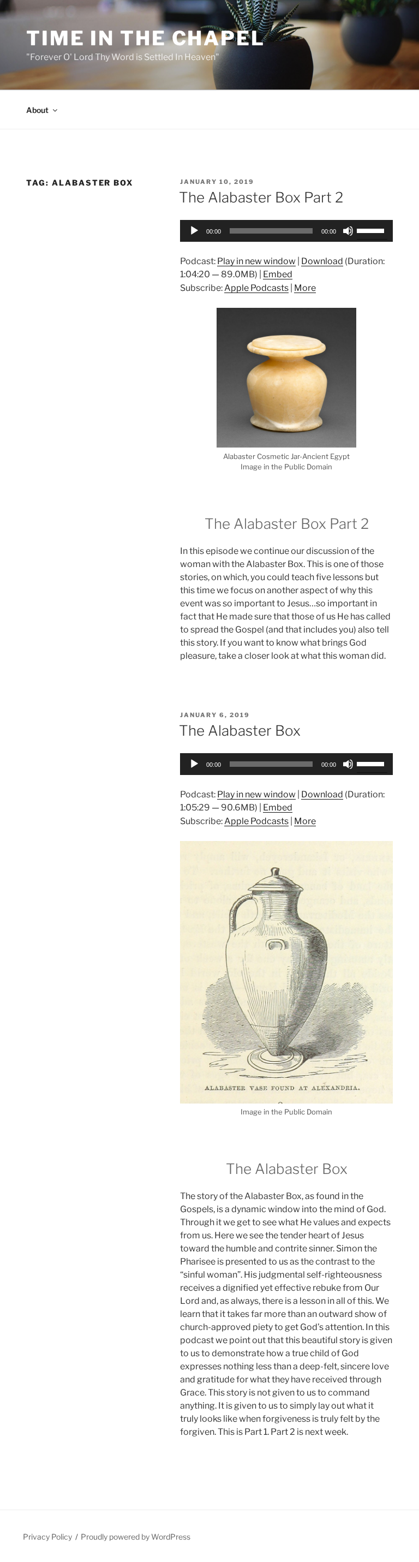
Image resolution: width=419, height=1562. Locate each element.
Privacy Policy (47, 1536)
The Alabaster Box (240, 730)
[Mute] (348, 230)
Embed (277, 274)
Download (322, 261)
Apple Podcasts (256, 288)
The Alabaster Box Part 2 (261, 197)
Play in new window (256, 261)
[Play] (194, 230)
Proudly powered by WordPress (135, 1536)
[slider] (372, 230)
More (305, 288)
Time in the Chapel (145, 38)
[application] (286, 231)
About (37, 110)
